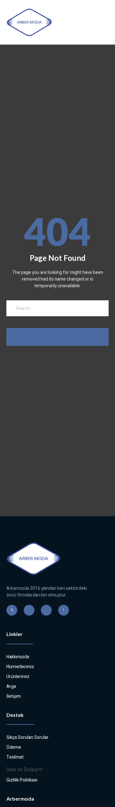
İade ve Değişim (24, 769)
